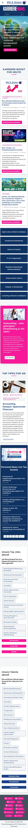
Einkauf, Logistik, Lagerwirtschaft (14, 611)
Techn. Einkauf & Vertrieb (11, 728)
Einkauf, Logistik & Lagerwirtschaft (9, 733)
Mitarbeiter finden (14, 776)
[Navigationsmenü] (2, 2)
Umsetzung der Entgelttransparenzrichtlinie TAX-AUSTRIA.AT (14, 478)
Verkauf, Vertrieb (9, 600)
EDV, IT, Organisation (10, 596)
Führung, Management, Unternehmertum (11, 617)
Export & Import (8, 715)
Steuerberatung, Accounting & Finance (12, 97)
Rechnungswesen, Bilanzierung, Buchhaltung (13, 569)
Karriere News (9, 822)
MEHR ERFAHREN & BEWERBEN (11, 122)
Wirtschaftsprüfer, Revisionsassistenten (10, 627)
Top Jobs (14, 651)
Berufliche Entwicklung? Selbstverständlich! (11, 398)
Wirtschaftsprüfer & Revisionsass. (14, 756)
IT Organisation (8, 710)
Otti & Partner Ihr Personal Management (10, 107)
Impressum (14, 826)
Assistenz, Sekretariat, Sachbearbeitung (10, 634)
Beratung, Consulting (10, 622)
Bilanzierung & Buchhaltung (12, 688)
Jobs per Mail (14, 646)
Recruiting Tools (14, 781)
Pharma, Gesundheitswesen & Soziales (13, 768)
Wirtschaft (6, 193)
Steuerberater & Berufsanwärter (13, 693)
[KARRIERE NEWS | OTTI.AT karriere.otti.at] (14, 9)
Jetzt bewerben (14, 640)
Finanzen (6, 743)
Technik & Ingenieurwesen (11, 706)
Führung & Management (11, 739)
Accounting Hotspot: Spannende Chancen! (14, 407)
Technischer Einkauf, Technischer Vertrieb (13, 606)
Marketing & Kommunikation (12, 719)
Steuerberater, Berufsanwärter (13, 575)
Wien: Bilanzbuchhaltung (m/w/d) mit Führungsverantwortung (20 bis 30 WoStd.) (14, 103)
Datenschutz (22, 824)
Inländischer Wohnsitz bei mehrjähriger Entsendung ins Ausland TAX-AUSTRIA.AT (12, 519)
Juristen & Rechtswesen (11, 752)
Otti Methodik (14, 787)
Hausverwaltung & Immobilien (12, 145)
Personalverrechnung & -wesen (13, 697)
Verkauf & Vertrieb (9, 723)
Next (21, 536)
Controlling (7, 585)
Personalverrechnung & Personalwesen (11, 580)
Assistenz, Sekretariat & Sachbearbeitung (11, 761)
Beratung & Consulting (10, 747)
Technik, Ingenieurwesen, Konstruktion (11, 591)
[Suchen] (21, 14)
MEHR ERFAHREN (10, 50)
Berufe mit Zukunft (16, 395)
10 (16, 536)
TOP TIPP (5, 395)
